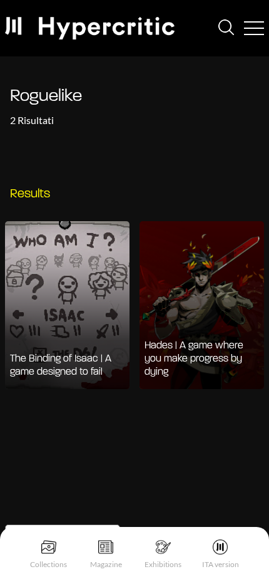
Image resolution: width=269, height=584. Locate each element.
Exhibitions (163, 564)
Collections (48, 564)
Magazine (106, 564)
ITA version (220, 564)
